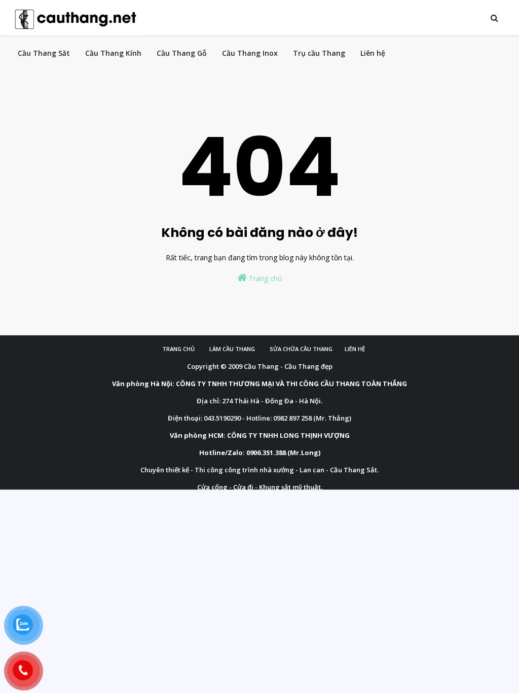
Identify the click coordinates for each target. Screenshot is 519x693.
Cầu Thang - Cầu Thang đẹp (288, 366)
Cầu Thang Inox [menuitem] (250, 53)
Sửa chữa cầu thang (301, 349)
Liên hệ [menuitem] (372, 53)
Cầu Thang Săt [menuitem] (44, 53)
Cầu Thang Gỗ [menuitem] (182, 53)
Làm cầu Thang (232, 349)
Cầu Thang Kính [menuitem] (113, 53)
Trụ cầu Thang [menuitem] (319, 53)
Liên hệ (355, 349)
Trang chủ (264, 278)
